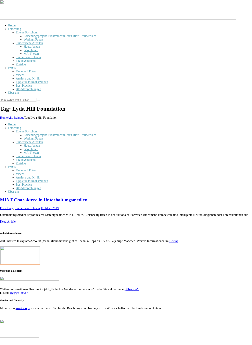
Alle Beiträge (16, 117)
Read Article (8, 221)
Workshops (23, 308)
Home (4, 117)
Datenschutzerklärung (14, 343)
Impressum (36, 343)
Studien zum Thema (27, 208)
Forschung (6, 208)
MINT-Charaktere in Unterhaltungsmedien (43, 199)
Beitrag (173, 241)
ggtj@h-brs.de (19, 292)
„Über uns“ (131, 289)
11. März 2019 (50, 208)
